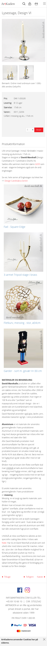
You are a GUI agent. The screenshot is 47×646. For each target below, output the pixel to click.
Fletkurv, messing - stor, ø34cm (22, 323)
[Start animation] (24, 3)
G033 (37, 164)
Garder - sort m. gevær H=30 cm (23, 371)
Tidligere (30, 576)
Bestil (38, 129)
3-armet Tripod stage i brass (20, 274)
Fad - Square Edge (14, 226)
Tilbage (7, 576)
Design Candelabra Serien (16, 180)
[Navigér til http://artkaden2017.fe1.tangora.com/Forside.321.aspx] (8, 3)
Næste (40, 576)
